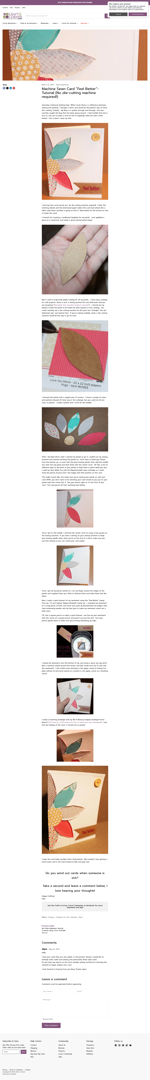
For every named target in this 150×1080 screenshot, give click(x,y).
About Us (62, 1045)
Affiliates (89, 1054)
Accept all (118, 14)
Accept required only (137, 14)
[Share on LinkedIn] (10, 88)
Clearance (90, 1045)
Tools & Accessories (28, 23)
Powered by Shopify (9, 1074)
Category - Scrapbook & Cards (59, 917)
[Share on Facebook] (4, 88)
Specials (84, 23)
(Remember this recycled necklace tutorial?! (71, 305)
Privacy (5, 1070)
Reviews (61, 1048)
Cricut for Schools (69, 23)
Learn (55, 23)
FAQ (11, 7)
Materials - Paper (77, 917)
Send (23, 1052)
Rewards (89, 1051)
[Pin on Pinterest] (14, 88)
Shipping (34, 1048)
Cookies (27, 1070)
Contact (5, 7)
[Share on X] (7, 88)
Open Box (90, 1048)
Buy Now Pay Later (38, 1054)
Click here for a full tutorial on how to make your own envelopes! (74, 722)
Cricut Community (65, 1054)
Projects (17, 7)
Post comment (51, 1025)
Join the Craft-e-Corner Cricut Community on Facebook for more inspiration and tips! (75, 906)
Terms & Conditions (16, 1070)
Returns (33, 1051)
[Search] (107, 16)
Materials (45, 23)
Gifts (23, 7)
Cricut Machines (9, 23)
